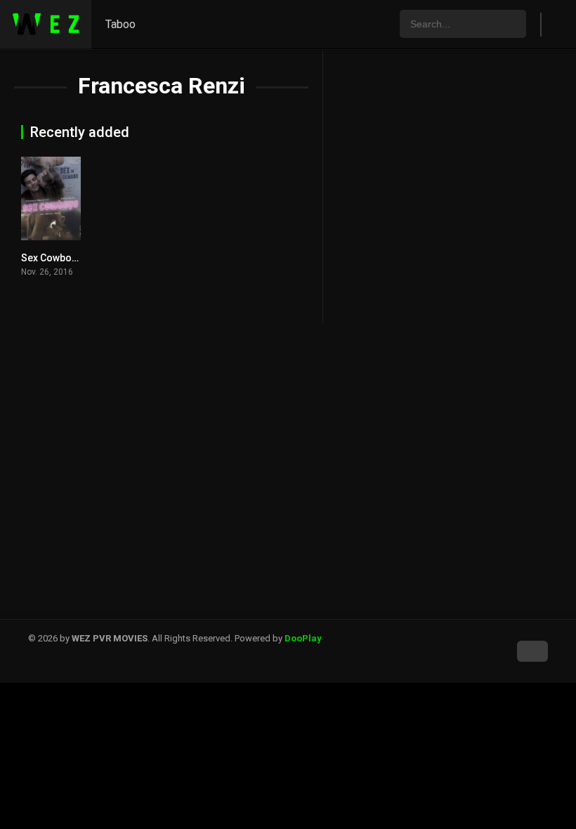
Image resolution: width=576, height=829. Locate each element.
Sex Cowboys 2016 (64, 257)
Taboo (120, 24)
